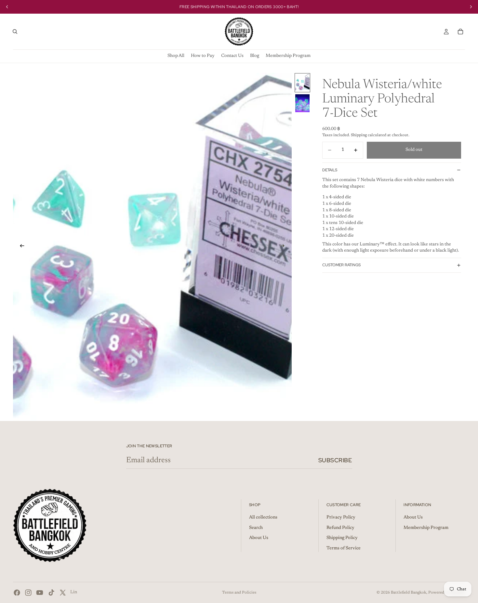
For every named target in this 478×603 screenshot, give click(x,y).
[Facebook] (17, 592)
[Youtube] (40, 592)
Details (329, 169)
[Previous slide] (20, 247)
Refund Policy (340, 528)
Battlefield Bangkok (408, 593)
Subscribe (335, 460)
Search (256, 528)
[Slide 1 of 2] (302, 83)
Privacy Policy (340, 517)
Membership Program (426, 528)
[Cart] (460, 31)
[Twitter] (63, 592)
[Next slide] (284, 247)
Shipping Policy (342, 538)
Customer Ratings (341, 265)
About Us (258, 538)
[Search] (15, 31)
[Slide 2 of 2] (302, 103)
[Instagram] (28, 592)
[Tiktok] (51, 592)
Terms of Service (343, 548)
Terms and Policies (239, 593)
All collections (263, 517)
